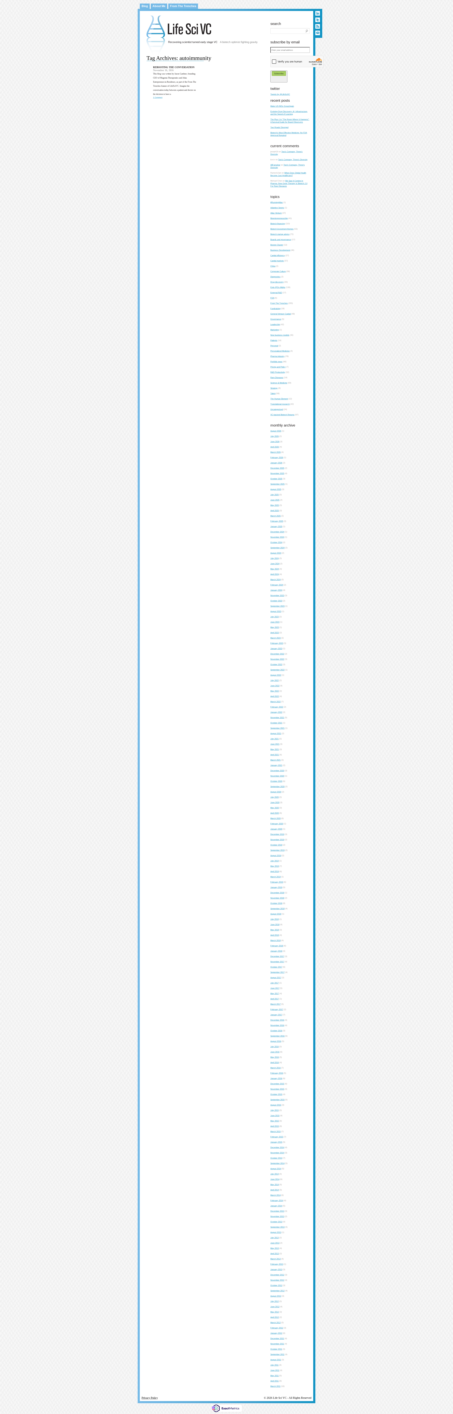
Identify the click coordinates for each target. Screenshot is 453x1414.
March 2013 (275, 1259)
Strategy (274, 388)
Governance (275, 319)
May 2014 (274, 1184)
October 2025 (276, 479)
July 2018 (274, 919)
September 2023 (277, 606)
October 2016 (276, 1031)
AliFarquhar (275, 165)
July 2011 (274, 1365)
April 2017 (274, 999)
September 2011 (277, 1354)
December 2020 (277, 771)
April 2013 (274, 1253)
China (272, 266)
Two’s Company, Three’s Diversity (293, 160)
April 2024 (274, 574)
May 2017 (274, 993)
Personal (274, 346)
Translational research (280, 404)
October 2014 (276, 1158)
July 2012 (274, 1301)
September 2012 (277, 1291)
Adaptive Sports (277, 208)
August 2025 (275, 489)
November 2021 (277, 717)
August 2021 (275, 733)
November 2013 (277, 1216)
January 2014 (276, 1206)
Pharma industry (277, 356)
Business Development (280, 250)
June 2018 (274, 924)
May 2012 (274, 1312)
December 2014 (277, 1147)
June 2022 (274, 686)
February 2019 (276, 882)
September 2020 (277, 786)
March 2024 (275, 579)
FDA (272, 298)
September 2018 (277, 909)
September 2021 (277, 728)
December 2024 (277, 532)
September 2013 (277, 1227)
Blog (145, 6)
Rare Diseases (276, 377)
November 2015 (277, 1089)
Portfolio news (276, 362)
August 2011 (275, 1360)
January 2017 (276, 1015)
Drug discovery (277, 282)
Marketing (274, 330)
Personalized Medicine (280, 351)
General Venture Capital (280, 314)
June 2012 (274, 1307)
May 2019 (274, 866)
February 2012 (276, 1328)
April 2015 (274, 1126)
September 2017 (277, 972)
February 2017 (276, 1009)
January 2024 (276, 590)
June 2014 (274, 1179)
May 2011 (274, 1376)
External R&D (276, 293)
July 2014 (274, 1174)
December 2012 (277, 1275)
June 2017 (274, 988)
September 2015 (277, 1100)
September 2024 (277, 548)
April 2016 (274, 1062)
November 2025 (277, 473)
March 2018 (275, 940)
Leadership (275, 324)
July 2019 (274, 861)
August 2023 (275, 611)
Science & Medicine (278, 383)
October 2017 (276, 967)
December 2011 (277, 1338)
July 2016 (274, 1047)
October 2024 (276, 542)
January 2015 (276, 1142)
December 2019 (277, 834)
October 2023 (276, 601)
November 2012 (277, 1280)
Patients (273, 340)
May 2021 (274, 749)
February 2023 (276, 643)
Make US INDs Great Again (282, 106)
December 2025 (277, 468)
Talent (273, 393)
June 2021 (274, 744)
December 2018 (277, 893)
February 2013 (276, 1264)
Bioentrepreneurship (279, 218)
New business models (279, 335)
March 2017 (275, 1004)
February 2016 (276, 1073)
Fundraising (275, 308)
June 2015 (274, 1116)
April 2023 (274, 633)
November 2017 (277, 962)
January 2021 (276, 765)
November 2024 (277, 537)
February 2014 (276, 1200)
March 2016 (275, 1068)
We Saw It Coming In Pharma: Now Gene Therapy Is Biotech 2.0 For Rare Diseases (288, 183)
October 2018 (276, 903)
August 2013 (275, 1232)
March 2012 (275, 1322)
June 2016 (274, 1052)
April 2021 (274, 755)
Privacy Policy (150, 1397)
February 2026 (276, 457)
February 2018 (276, 946)
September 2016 (277, 1036)
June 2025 (274, 500)
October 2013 (276, 1222)
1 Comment (157, 97)
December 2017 (277, 956)
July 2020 (274, 797)
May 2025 (274, 505)
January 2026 (276, 463)
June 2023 (274, 622)
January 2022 (276, 712)
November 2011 (277, 1344)
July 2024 (274, 558)
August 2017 (275, 978)
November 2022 (277, 659)
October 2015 (276, 1094)
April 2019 (274, 871)
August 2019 (275, 855)
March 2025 (275, 516)
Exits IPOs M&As (277, 287)
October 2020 (276, 781)
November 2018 (277, 898)
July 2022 (274, 680)
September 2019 (277, 850)
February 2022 (276, 707)
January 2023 (276, 648)
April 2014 (274, 1190)
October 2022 (276, 664)
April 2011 (274, 1381)
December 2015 (277, 1084)
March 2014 (275, 1195)
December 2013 (277, 1211)
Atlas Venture (276, 213)
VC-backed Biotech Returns (282, 415)
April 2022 (274, 696)
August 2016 (275, 1041)
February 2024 (276, 585)
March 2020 (275, 818)
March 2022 (275, 702)
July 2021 (274, 739)
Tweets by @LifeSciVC (280, 94)
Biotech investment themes (282, 229)
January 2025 (276, 526)
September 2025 (277, 484)
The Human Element (279, 399)
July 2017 (274, 983)
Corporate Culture (278, 271)
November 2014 (277, 1153)
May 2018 (274, 930)
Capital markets (277, 261)
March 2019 (275, 877)
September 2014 (277, 1163)
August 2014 (275, 1169)
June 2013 (274, 1243)
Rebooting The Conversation (173, 67)
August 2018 (275, 914)
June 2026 (274, 441)
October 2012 (276, 1285)
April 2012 (274, 1317)
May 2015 (274, 1121)
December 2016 (277, 1020)
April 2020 (274, 813)
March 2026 (275, 452)
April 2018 (274, 935)
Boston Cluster (276, 245)
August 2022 (275, 675)
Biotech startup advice (279, 234)
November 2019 (277, 840)
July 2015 (274, 1110)
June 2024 (274, 564)
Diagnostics (275, 277)
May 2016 (274, 1057)
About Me (159, 6)
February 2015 (276, 1137)
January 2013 (276, 1269)
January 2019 (276, 887)
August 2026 (275, 431)
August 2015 (275, 1105)
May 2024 (274, 569)
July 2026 (274, 436)
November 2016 (277, 1025)
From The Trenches (183, 6)
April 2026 (274, 447)
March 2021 (275, 760)
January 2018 (276, 951)
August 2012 (275, 1296)
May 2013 (274, 1248)
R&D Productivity (277, 372)
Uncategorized (276, 409)
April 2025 (274, 510)
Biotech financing (277, 224)
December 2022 (277, 654)
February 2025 (276, 521)
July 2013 (274, 1238)
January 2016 (276, 1078)
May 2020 (274, 808)
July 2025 (274, 495)
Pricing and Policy (278, 367)
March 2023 (275, 638)
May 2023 (274, 627)
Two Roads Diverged (279, 127)
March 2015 (275, 1131)
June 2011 (274, 1370)
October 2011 (276, 1349)
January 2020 (276, 829)
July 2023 (274, 617)
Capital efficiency (277, 255)
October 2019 (276, 845)
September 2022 (277, 670)
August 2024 (275, 553)
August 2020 (275, 792)
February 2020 (276, 824)
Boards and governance (280, 239)
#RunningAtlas (276, 202)
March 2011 (275, 1386)
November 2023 (277, 595)
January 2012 (276, 1333)
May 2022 (274, 691)
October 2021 (276, 723)
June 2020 (274, 802)
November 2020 (277, 776)
